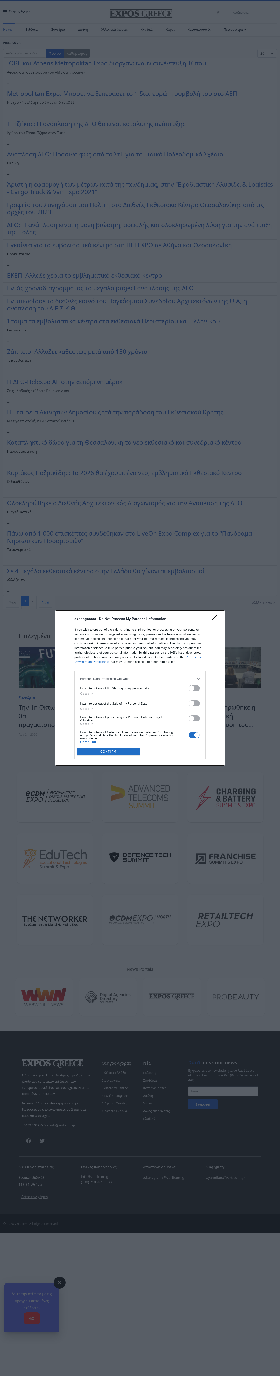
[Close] (216, 619)
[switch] (194, 688)
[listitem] (140, 678)
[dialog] (140, 688)
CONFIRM (108, 751)
